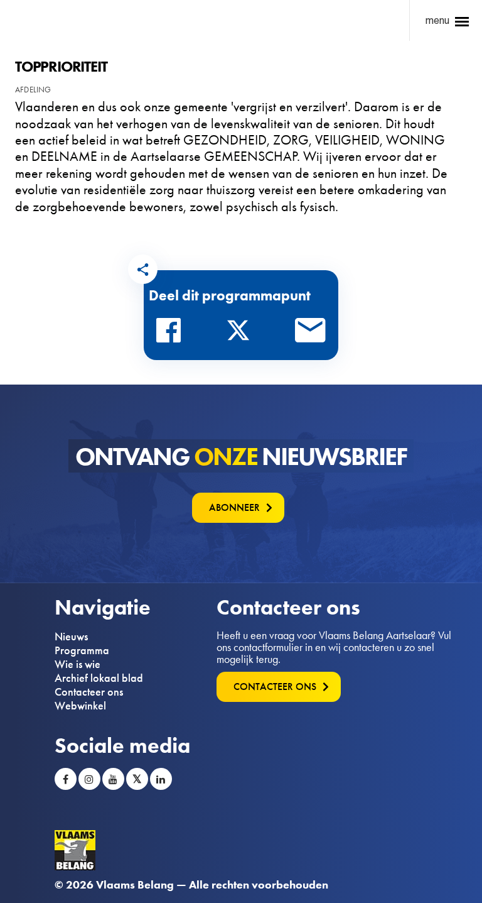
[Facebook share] (172, 333)
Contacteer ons (89, 692)
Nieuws (71, 636)
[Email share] (310, 333)
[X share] (241, 333)
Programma (82, 650)
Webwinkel (80, 706)
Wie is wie (77, 664)
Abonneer (234, 507)
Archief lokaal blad (99, 678)
